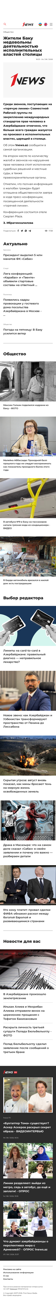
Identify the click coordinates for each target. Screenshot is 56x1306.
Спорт (6, 268)
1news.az (13, 1289)
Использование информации (18, 1272)
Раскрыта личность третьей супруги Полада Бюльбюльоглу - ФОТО (27, 1031)
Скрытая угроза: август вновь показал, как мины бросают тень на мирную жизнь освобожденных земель (27, 786)
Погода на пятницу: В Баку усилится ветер (22, 331)
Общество (8, 32)
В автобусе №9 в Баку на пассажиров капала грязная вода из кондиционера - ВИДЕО (26, 525)
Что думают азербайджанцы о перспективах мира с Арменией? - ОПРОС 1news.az (25, 1245)
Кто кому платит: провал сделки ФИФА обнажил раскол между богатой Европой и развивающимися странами (26, 915)
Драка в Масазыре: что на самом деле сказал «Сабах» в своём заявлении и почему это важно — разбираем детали (28, 850)
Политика (7, 294)
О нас (6, 1276)
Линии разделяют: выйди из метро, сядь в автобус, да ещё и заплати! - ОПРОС (26, 1187)
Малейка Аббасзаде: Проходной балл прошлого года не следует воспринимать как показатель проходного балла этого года (27, 465)
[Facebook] (18, 230)
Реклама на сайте (12, 1269)
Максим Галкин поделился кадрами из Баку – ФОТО (26, 407)
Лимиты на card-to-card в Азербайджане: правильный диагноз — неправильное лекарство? (24, 656)
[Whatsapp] (25, 230)
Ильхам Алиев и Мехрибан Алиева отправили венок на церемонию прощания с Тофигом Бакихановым (24, 1012)
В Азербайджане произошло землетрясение (24, 996)
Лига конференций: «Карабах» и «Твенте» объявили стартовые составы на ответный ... (20, 279)
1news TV (7, 1118)
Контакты (8, 1279)
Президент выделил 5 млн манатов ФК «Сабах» (22, 256)
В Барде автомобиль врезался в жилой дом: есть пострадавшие (26, 582)
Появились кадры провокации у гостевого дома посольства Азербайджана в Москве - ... (22, 307)
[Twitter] (22, 230)
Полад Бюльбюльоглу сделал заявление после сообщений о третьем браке (26, 1048)
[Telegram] (29, 230)
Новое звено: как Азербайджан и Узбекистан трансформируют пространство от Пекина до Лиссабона (27, 721)
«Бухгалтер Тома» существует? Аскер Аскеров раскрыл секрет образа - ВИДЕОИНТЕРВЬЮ (27, 1127)
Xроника (7, 250)
